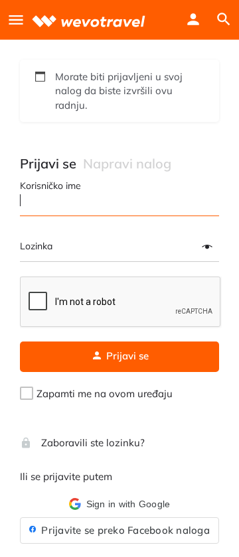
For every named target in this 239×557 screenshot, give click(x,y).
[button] (119, 504)
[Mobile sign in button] (193, 19)
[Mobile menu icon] (16, 19)
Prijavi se (48, 163)
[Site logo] (90, 20)
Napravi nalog (127, 163)
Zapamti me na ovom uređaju (105, 393)
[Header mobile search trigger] (223, 19)
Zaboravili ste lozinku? (92, 442)
